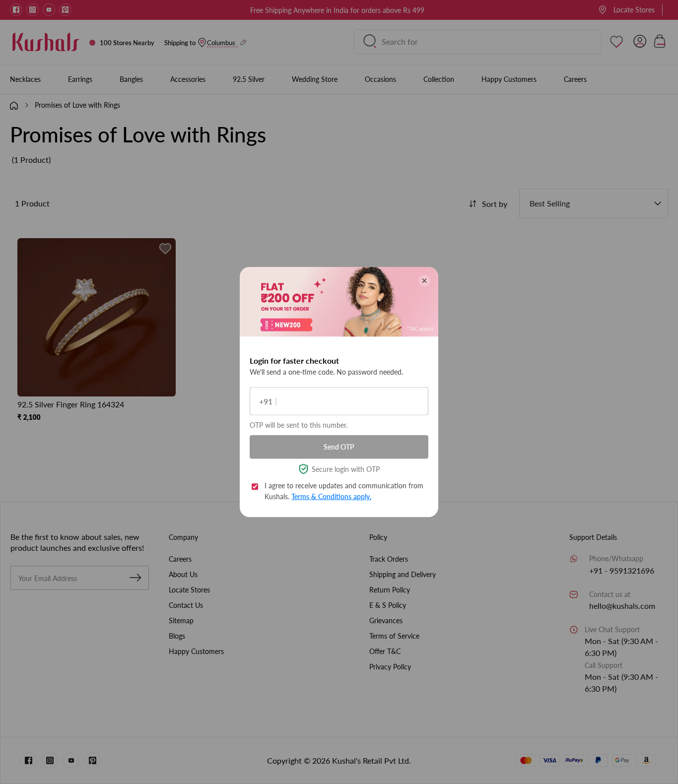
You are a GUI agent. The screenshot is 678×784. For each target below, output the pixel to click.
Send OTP (339, 447)
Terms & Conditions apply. (331, 496)
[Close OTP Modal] (424, 281)
